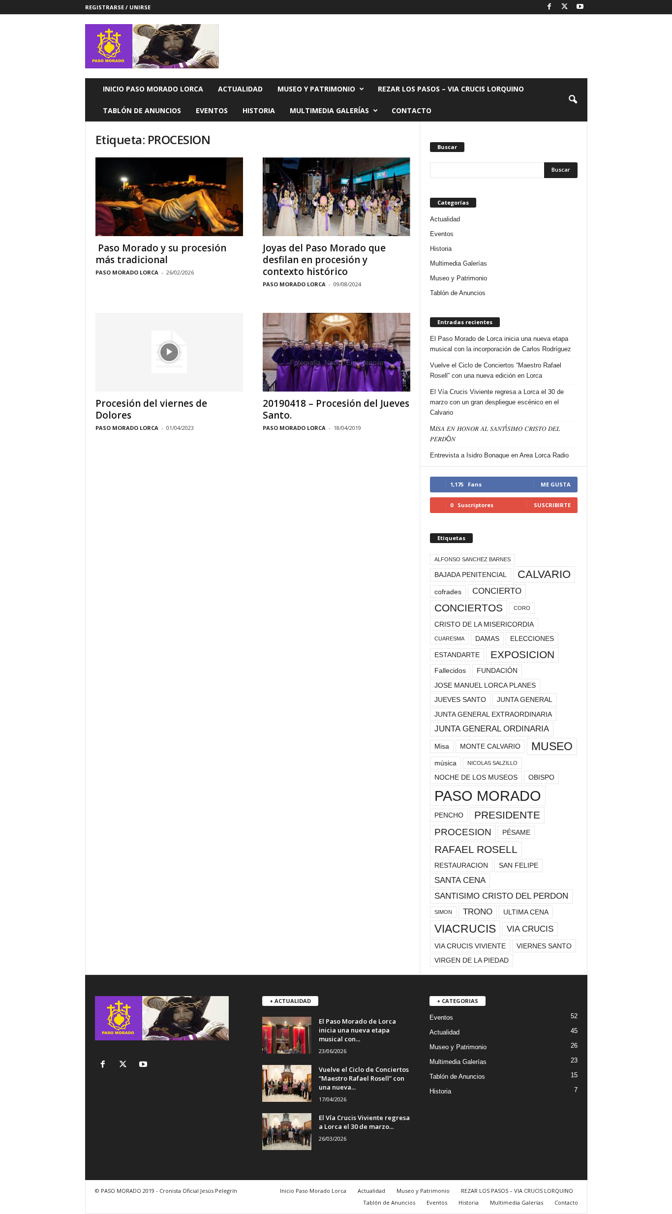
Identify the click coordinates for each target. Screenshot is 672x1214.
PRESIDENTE (507, 814)
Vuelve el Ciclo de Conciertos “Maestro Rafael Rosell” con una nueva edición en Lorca (495, 370)
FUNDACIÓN (497, 670)
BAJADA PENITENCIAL (470, 574)
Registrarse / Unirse (118, 7)
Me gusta (556, 484)
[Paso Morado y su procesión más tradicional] (169, 196)
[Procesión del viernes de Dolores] (169, 352)
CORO (522, 608)
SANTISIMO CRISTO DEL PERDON (501, 896)
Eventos (212, 110)
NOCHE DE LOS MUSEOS (476, 777)
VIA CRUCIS (530, 929)
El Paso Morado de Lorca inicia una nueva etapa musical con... (357, 1030)
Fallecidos (450, 670)
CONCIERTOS (468, 607)
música (445, 763)
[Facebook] (549, 7)
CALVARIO (544, 574)
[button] (572, 100)
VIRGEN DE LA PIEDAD (471, 960)
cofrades (447, 592)
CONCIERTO (496, 591)
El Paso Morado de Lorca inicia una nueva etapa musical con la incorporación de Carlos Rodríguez (500, 344)
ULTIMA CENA (526, 912)
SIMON (443, 912)
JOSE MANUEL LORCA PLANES (485, 685)
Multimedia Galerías (329, 110)
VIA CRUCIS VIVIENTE (470, 946)
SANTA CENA (460, 880)
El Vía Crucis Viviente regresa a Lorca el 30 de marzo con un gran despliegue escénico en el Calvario (497, 402)
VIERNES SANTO (544, 946)
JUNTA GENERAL (524, 699)
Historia (259, 110)
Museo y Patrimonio (316, 88)
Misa (441, 746)
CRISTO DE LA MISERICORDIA (484, 624)
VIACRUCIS (465, 928)
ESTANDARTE (457, 655)
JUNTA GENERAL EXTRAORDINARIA (493, 714)
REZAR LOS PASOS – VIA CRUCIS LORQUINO (451, 88)
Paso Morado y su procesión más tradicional (160, 254)
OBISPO (541, 777)
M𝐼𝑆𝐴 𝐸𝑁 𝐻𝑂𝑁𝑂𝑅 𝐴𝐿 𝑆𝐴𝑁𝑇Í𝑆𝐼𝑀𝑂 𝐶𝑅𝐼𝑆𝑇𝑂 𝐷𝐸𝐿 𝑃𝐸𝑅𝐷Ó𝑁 (495, 434)
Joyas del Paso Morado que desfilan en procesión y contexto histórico (324, 260)
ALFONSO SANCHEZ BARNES (472, 559)
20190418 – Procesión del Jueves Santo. (336, 409)
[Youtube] (580, 7)
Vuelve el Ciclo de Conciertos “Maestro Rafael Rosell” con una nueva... (364, 1078)
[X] (565, 7)
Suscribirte (552, 505)
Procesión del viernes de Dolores (151, 409)
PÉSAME (516, 832)
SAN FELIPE (518, 865)
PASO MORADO (487, 796)
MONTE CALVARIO (490, 746)
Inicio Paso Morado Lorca (153, 88)
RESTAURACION (461, 865)
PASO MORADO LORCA (126, 272)
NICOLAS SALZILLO (492, 763)
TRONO (477, 911)
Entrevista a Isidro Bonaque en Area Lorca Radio (499, 455)
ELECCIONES (532, 638)
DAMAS (487, 638)
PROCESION (462, 832)
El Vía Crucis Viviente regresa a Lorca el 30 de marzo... (364, 1122)
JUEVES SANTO (460, 699)
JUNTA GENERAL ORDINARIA (491, 728)
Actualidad (240, 88)
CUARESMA (449, 638)
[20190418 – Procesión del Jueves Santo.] (336, 352)
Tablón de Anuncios (142, 110)
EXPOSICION (522, 654)
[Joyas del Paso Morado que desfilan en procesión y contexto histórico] (336, 196)
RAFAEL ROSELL (476, 849)
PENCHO (448, 815)
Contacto (411, 110)
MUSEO (552, 746)
